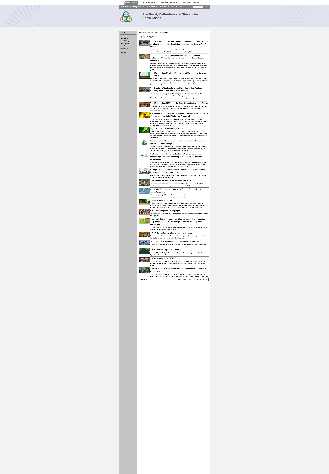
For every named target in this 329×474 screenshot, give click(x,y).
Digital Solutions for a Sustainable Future (166, 129)
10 (200, 279)
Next (203, 279)
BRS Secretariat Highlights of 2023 (164, 250)
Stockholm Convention (191, 3)
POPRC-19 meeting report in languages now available (171, 233)
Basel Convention (149, 3)
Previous (184, 279)
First (179, 279)
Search (206, 7)
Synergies (147, 32)
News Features (125, 46)
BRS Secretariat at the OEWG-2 (163, 258)
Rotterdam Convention (169, 3)
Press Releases (125, 43)
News (159, 32)
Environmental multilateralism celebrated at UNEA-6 (171, 181)
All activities (124, 38)
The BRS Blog (124, 41)
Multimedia (123, 52)
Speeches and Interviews (124, 49)
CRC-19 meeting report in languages (165, 211)
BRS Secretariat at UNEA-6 (161, 200)
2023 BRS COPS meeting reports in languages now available (174, 241)
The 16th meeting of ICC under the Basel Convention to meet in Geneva (179, 103)
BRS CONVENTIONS (131, 3)
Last (206, 279)
